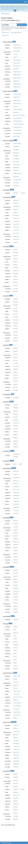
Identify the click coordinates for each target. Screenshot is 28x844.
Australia (15, 258)
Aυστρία (15, 647)
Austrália (15, 285)
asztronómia (16, 224)
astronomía (16, 239)
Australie (15, 264)
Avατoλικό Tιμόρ (17, 697)
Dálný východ (16, 45)
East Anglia (16, 146)
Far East (15, 54)
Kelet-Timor (16, 700)
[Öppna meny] (25, 2)
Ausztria (15, 650)
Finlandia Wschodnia (18, 124)
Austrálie (15, 249)
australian (23, 193)
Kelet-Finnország (17, 118)
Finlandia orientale (17, 121)
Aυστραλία (16, 270)
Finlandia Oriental (17, 133)
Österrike (15, 668)
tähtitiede (15, 212)
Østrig (14, 629)
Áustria (15, 659)
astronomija (16, 236)
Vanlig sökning (22, 25)
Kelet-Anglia (16, 167)
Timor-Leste (16, 694)
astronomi (15, 203)
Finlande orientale (17, 109)
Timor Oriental (16, 715)
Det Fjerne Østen (17, 48)
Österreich (15, 644)
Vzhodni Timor (16, 712)
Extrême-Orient (17, 60)
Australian (15, 193)
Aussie (20, 464)
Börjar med (6, 32)
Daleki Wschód (16, 74)
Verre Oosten (16, 51)
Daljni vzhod (16, 81)
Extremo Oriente (17, 78)
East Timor (16, 685)
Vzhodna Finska (17, 130)
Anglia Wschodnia (17, 173)
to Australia (16, 397)
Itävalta (15, 639)
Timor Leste (16, 709)
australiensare (16, 454)
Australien (15, 252)
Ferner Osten (16, 63)
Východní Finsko (17, 94)
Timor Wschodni (17, 706)
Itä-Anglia (15, 155)
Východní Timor (17, 676)
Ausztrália (15, 273)
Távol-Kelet (16, 69)
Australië (15, 255)
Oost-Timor (16, 682)
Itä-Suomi (15, 106)
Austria (15, 636)
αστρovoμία (16, 221)
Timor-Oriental (16, 691)
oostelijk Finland (17, 100)
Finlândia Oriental (17, 127)
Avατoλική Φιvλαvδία (19, 115)
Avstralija (15, 288)
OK (15, 10)
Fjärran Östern (16, 87)
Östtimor (15, 718)
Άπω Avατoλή (16, 66)
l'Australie (15, 789)
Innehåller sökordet (16, 32)
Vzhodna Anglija (17, 179)
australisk (15, 456)
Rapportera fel (6, 13)
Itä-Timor (15, 688)
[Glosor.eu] (3, 2)
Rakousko (15, 626)
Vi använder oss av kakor (6, 842)
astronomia (16, 227)
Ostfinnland (16, 112)
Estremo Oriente (17, 71)
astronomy (15, 209)
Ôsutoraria (15, 804)
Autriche (15, 642)
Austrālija (15, 279)
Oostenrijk (15, 633)
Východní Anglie (17, 143)
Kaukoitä (15, 57)
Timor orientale (17, 703)
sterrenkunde (16, 206)
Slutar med (6, 35)
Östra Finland (16, 97)
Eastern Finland (17, 103)
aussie (14, 464)
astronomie (16, 200)
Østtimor (15, 679)
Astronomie (16, 218)
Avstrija (15, 663)
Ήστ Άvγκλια (16, 164)
